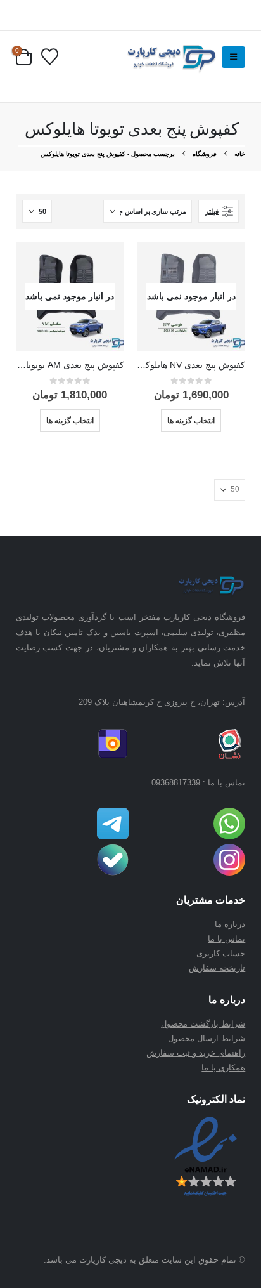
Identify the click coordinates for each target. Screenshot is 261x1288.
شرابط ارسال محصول (206, 1038)
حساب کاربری (220, 953)
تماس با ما (226, 938)
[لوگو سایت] (169, 57)
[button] (233, 57)
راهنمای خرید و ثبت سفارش (195, 1053)
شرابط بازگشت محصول (203, 1023)
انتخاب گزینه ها (191, 420)
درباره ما (230, 924)
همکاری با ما (223, 1067)
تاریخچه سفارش (217, 968)
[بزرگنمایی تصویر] (210, 580)
